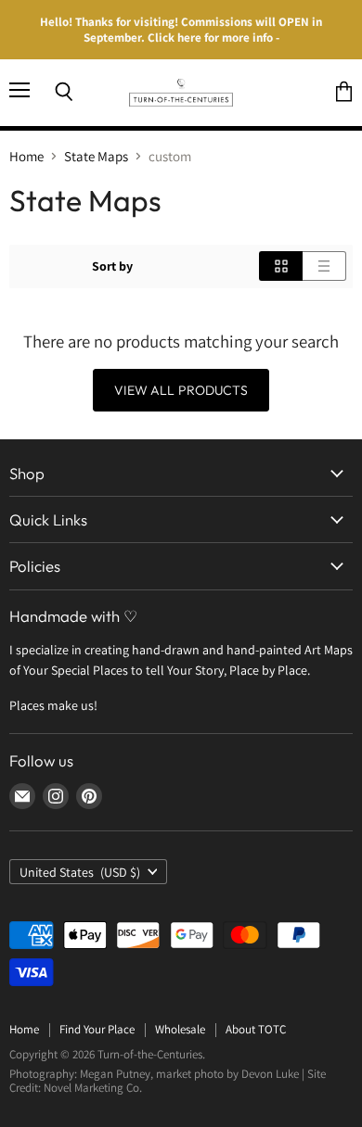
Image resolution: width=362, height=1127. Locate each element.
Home (26, 156)
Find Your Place (97, 1029)
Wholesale (180, 1029)
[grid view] (281, 266)
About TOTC (256, 1029)
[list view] (324, 266)
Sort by (112, 266)
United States (79, 872)
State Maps (96, 156)
